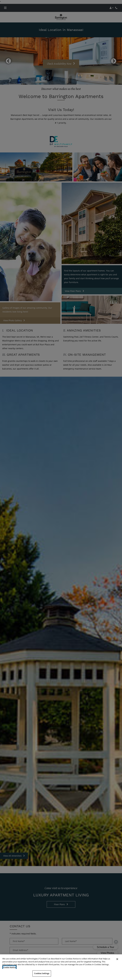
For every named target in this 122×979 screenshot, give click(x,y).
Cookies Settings (41, 973)
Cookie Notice (9, 967)
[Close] (117, 959)
